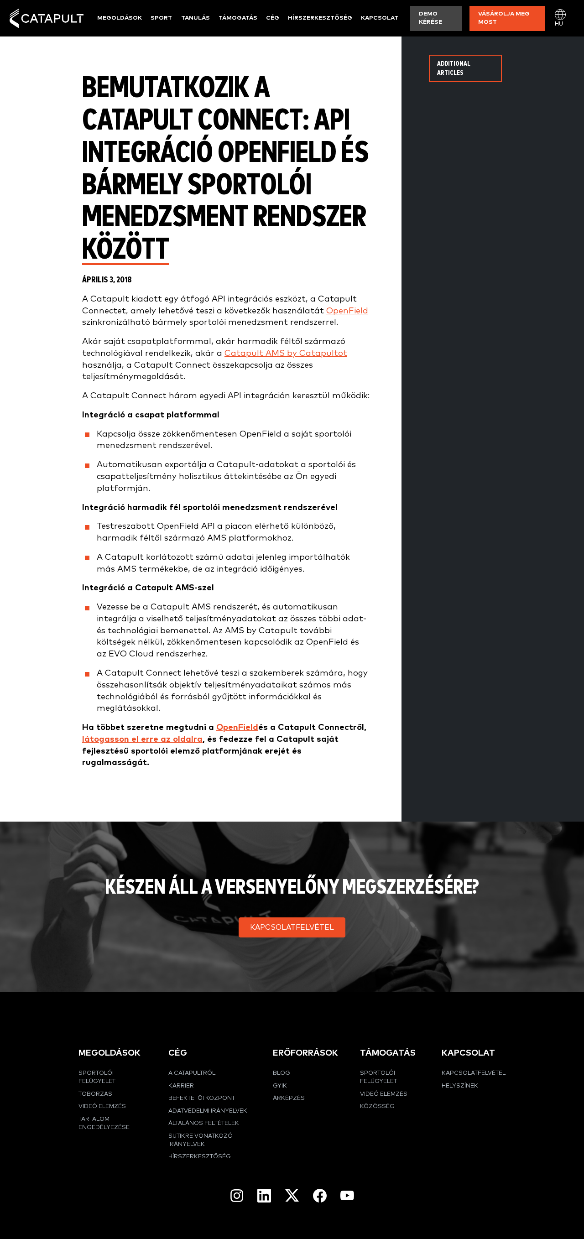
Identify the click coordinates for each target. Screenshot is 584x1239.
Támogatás (238, 18)
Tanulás (195, 18)
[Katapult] (46, 18)
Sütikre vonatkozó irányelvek (200, 1140)
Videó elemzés (102, 1106)
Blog (281, 1073)
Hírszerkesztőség (320, 18)
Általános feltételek (203, 1123)
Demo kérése (430, 18)
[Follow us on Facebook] (320, 1196)
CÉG (177, 1053)
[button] (292, 927)
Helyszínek (460, 1086)
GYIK (280, 1086)
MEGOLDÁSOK (109, 1053)
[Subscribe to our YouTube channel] (347, 1195)
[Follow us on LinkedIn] (264, 1196)
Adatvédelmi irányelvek (207, 1111)
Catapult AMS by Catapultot (285, 353)
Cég (272, 18)
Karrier (181, 1086)
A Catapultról (191, 1073)
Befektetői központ (201, 1098)
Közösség (377, 1106)
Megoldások (119, 18)
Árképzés (289, 1098)
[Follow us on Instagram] (237, 1196)
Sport (161, 18)
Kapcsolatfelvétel (474, 1073)
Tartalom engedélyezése (104, 1123)
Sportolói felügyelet (96, 1077)
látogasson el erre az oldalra (142, 739)
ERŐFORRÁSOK (305, 1053)
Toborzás (95, 1094)
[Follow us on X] (292, 1195)
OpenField (347, 311)
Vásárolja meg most (504, 18)
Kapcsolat (379, 18)
